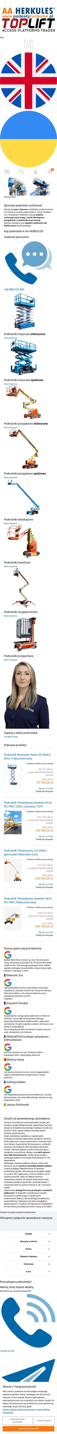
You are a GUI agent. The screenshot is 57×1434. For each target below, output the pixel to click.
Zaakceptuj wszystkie (29, 1429)
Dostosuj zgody (44, 1420)
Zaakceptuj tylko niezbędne (17, 1420)
